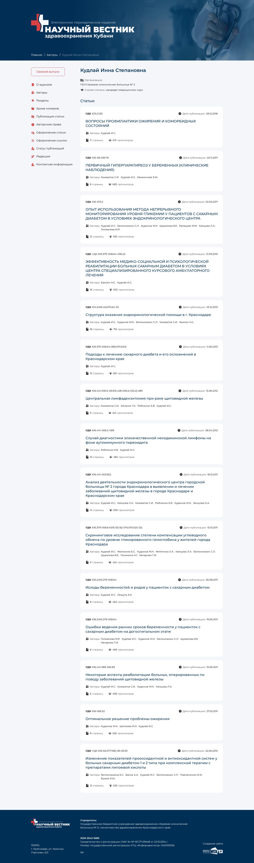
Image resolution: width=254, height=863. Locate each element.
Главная (36, 55)
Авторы (52, 55)
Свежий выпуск (47, 71)
